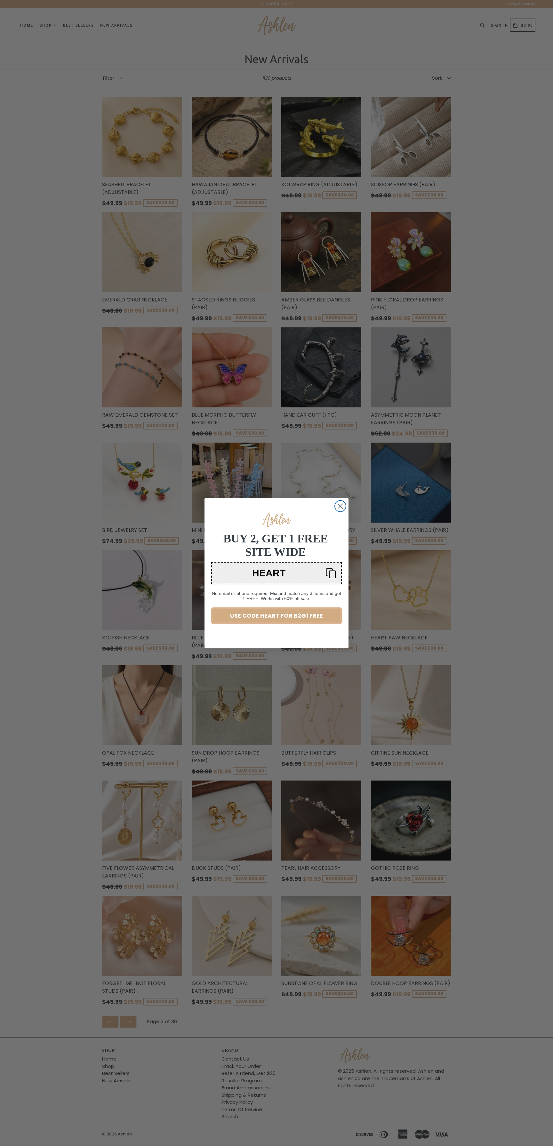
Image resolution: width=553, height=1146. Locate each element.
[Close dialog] (340, 506)
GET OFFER (276, 598)
